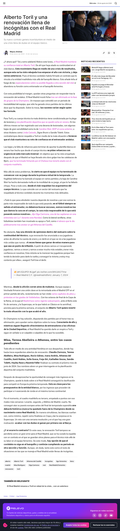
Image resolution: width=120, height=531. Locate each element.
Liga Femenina (21, 496)
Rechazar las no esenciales (104, 525)
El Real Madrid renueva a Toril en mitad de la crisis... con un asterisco (37, 486)
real (44, 465)
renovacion (9, 469)
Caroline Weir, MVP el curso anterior (55, 129)
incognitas (49, 461)
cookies (21, 528)
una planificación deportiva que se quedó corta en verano (42, 122)
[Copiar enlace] (104, 53)
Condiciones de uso (31, 525)
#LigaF (33, 272)
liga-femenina (61, 461)
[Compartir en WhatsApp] (109, 53)
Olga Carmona (34, 465)
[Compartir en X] (114, 53)
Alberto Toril (18, 461)
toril (18, 469)
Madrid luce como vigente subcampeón (41, 301)
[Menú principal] (4, 3)
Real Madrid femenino (57, 465)
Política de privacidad (50, 525)
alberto (7, 461)
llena (72, 461)
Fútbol (12, 496)
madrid (7, 465)
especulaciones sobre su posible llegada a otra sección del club (44, 83)
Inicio (6, 496)
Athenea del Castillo (34, 461)
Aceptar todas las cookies (76, 525)
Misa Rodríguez (19, 465)
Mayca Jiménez (16, 52)
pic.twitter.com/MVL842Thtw (51, 272)
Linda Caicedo (29, 132)
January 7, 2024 (60, 275)
